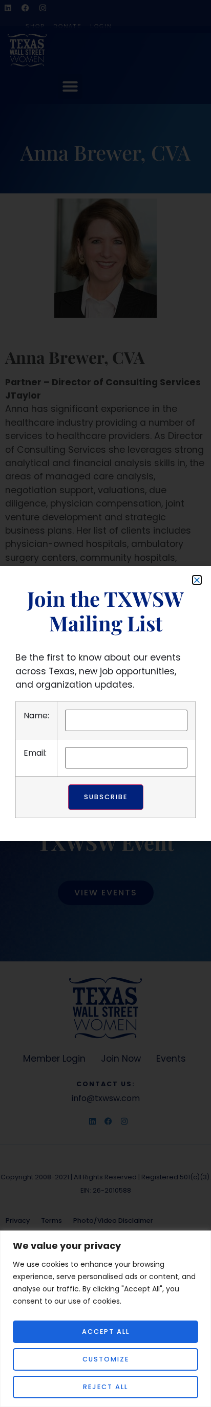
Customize (105, 1359)
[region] (105, 1318)
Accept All (106, 1331)
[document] (105, 703)
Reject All (105, 1386)
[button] (197, 580)
